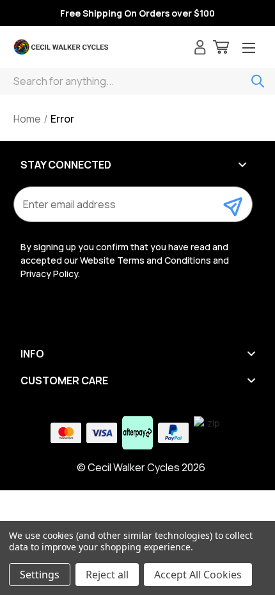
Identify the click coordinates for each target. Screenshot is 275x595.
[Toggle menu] (249, 48)
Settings (39, 575)
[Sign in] (200, 49)
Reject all (107, 575)
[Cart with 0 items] (221, 48)
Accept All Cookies (198, 575)
